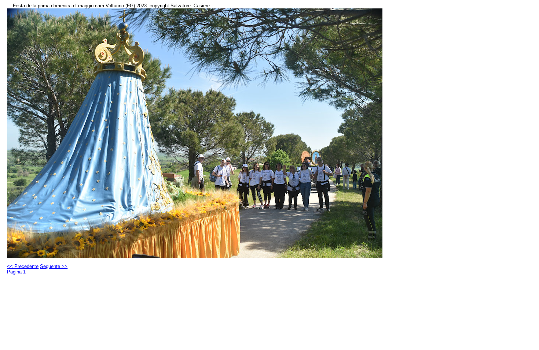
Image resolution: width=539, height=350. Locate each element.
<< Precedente (22, 266)
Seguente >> (53, 266)
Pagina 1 (16, 272)
